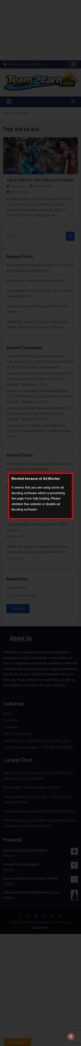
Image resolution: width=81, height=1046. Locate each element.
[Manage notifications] (70, 1036)
